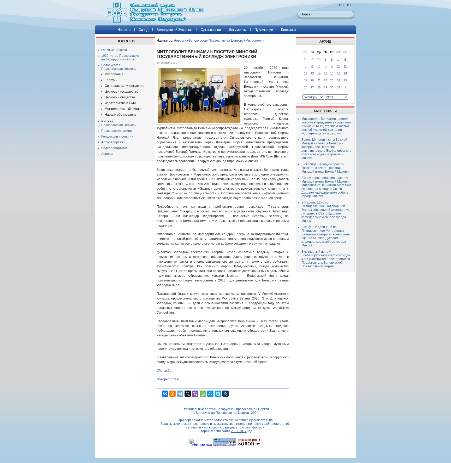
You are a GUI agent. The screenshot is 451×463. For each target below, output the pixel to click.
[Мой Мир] (210, 394)
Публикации (263, 29)
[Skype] (218, 394)
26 (305, 87)
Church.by (164, 370)
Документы (237, 29)
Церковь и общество (120, 97)
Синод (144, 29)
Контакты (288, 29)
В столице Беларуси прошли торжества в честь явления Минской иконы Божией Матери (325, 167)
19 (305, 80)
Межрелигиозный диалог (123, 109)
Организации (211, 29)
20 (312, 80)
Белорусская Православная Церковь (118, 67)
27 (312, 87)
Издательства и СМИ (120, 103)
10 (338, 66)
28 (319, 87)
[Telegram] (180, 394)
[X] (188, 394)
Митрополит (114, 74)
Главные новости (114, 50)
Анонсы (107, 154)
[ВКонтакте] (165, 394)
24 (338, 80)
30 (331, 87)
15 (325, 73)
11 (345, 66)
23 (331, 80)
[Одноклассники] (172, 394)
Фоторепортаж (168, 379)
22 (325, 80)
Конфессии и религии (117, 136)
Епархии (111, 80)
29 (325, 87)
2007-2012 (239, 431)
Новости (123, 29)
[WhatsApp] (203, 394)
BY (349, 5)
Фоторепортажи (113, 142)
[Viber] (195, 394)
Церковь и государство (121, 91)
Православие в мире (116, 131)
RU (341, 5)
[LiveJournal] (225, 394)
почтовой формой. (251, 427)
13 (312, 73)
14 (319, 73)
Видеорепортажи (114, 148)
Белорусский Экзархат (175, 29)
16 (331, 73)
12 (305, 73)
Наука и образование (121, 114)
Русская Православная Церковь (118, 123)
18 (345, 73)
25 (345, 80)
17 (338, 73)
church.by (246, 420)
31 (338, 87)
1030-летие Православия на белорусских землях (120, 57)
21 (319, 80)
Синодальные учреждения (124, 86)
